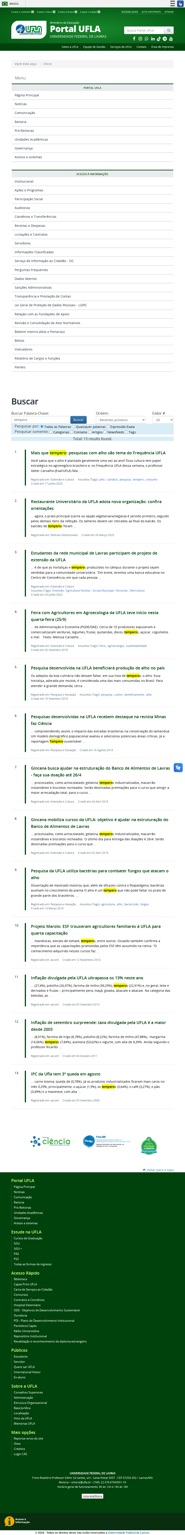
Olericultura (137, 590)
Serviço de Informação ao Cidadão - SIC (44, 261)
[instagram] (141, 38)
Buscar (78, 420)
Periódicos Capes (25, 1326)
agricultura (108, 904)
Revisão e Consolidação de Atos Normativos (47, 323)
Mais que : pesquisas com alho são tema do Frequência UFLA (98, 452)
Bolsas (19, 340)
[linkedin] (153, 38)
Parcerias (122, 590)
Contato (141, 47)
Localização (21, 1413)
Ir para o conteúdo (22, 12)
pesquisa (126, 479)
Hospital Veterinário (27, 1305)
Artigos (97, 432)
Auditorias (22, 208)
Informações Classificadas (34, 252)
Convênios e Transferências (35, 216)
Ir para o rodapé (90, 12)
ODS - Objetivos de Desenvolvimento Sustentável (47, 1310)
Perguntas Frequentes (31, 270)
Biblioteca (20, 1279)
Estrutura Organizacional (30, 1403)
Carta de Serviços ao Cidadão (33, 1289)
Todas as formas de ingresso (33, 1264)
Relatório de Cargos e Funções (37, 358)
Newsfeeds (115, 432)
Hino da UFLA (23, 1418)
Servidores (23, 243)
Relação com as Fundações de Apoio (42, 314)
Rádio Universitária (26, 1331)
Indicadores (23, 349)
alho (102, 479)
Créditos (19, 1449)
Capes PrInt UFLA (25, 1284)
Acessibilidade (129, 11)
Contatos (80, 432)
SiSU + (18, 1249)
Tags (132, 432)
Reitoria (20, 122)
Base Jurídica (22, 1408)
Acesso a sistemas (28, 157)
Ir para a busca (67, 12)
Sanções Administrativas (33, 287)
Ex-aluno (19, 1377)
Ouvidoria (20, 1315)
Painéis (20, 367)
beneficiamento (135, 694)
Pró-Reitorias (24, 130)
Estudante (21, 1357)
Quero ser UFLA (24, 1367)
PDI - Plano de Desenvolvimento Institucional (44, 1321)
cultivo (118, 694)
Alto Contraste (151, 11)
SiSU (17, 1243)
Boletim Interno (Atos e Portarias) (40, 332)
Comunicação (25, 113)
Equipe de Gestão (94, 47)
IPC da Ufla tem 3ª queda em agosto (65, 1074)
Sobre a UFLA (70, 47)
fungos (144, 904)
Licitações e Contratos (31, 234)
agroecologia (116, 646)
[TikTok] (159, 38)
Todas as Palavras (57, 427)
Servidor (19, 1362)
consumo (151, 479)
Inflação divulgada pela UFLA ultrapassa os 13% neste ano (87, 977)
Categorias (60, 432)
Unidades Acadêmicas (31, 139)
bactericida (131, 904)
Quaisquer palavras (90, 427)
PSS (16, 1259)
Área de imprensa (162, 47)
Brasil (9, 4)
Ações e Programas (29, 190)
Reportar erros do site (28, 1438)
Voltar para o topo (160, 1170)
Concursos (21, 1295)
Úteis (17, 1444)
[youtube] (171, 38)
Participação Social (29, 199)
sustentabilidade (136, 646)
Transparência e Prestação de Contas (43, 296)
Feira (102, 646)
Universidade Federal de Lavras (128, 1532)
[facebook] (134, 38)
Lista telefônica (92, 1496)
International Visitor (27, 1372)
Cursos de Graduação (28, 1238)
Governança (24, 148)
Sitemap (169, 11)
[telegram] (165, 38)
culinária (112, 479)
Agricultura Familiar (78, 590)
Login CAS (20, 1454)
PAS (16, 1254)
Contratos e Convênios (29, 1300)
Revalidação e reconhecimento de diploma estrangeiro (50, 1341)
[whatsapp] (147, 38)
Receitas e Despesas (30, 225)
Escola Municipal (103, 590)
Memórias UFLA (24, 1424)
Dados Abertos (26, 278)
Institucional (24, 181)
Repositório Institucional (30, 1336)
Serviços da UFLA (121, 47)
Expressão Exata (122, 427)
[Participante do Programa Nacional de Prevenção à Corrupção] (149, 1145)
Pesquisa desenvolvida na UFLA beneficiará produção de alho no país (98, 668)
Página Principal (27, 95)
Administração (23, 1398)
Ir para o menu (46, 12)
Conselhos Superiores (28, 1392)
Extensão (58, 590)
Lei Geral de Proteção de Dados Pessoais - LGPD (50, 305)
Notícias (21, 104)
